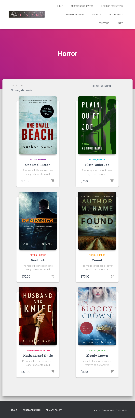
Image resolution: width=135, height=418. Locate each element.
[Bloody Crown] (97, 316)
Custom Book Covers (82, 6)
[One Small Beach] (38, 125)
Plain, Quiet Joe (97, 165)
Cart (120, 23)
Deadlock (38, 260)
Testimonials (116, 15)
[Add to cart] (52, 181)
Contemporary (34, 350)
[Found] (97, 221)
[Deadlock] (38, 221)
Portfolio (104, 23)
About (95, 15)
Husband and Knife (38, 356)
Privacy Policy (54, 410)
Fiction (33, 159)
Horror (42, 159)
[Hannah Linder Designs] (26, 14)
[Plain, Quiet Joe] (97, 125)
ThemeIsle (121, 410)
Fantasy (93, 350)
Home (60, 6)
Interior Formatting (112, 6)
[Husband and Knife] (38, 316)
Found (97, 260)
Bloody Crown (97, 356)
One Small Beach (38, 165)
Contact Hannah (31, 410)
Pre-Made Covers (75, 15)
